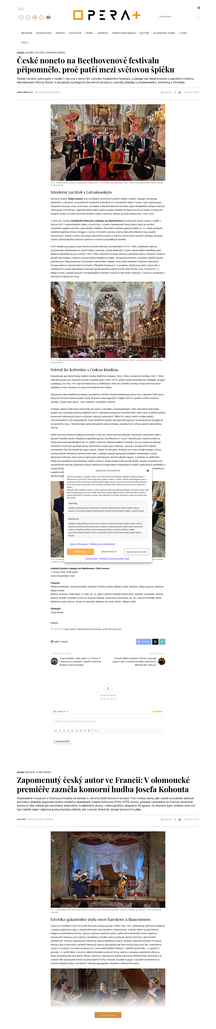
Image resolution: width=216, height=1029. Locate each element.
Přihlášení (157, 711)
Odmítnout (109, 551)
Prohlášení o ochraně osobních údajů (114, 558)
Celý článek (108, 1015)
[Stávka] (68, 731)
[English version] (48, 17)
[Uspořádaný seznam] (72, 731)
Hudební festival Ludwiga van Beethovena (97, 629)
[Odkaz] (89, 731)
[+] (96, 730)
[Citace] (81, 731)
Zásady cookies (91, 558)
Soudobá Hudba (55, 52)
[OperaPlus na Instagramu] (41, 17)
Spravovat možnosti (137, 551)
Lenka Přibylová (25, 92)
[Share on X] (155, 642)
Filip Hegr (21, 819)
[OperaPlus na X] (28, 17)
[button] (147, 470)
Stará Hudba (43, 772)
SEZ (119, 629)
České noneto (70, 629)
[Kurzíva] (60, 731)
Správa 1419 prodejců (79, 544)
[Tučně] (56, 731)
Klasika (30, 52)
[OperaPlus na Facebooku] (21, 17)
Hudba (21, 52)
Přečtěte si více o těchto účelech (102, 544)
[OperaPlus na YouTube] (34, 17)
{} (93, 730)
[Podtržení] (64, 731)
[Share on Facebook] (175, 92)
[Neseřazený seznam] (76, 731)
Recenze (40, 52)
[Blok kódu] (85, 731)
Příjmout (80, 551)
